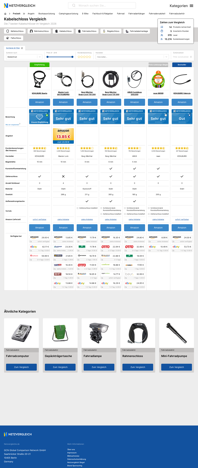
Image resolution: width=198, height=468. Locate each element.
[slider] (47, 57)
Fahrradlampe (93, 356)
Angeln (31, 13)
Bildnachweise (73, 456)
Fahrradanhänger (136, 13)
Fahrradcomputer (17, 356)
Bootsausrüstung (47, 13)
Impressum (72, 453)
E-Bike (85, 13)
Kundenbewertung (84, 53)
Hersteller (99, 53)
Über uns (71, 449)
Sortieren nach (11, 53)
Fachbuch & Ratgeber (103, 13)
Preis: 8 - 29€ (51, 53)
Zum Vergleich (21, 367)
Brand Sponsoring (74, 466)
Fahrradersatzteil (157, 13)
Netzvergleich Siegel (76, 462)
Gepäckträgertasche (58, 356)
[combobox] (97, 57)
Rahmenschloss (132, 356)
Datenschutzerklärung (76, 459)
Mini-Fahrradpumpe (174, 356)
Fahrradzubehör (177, 13)
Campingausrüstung (68, 13)
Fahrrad (120, 13)
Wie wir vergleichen (12, 125)
